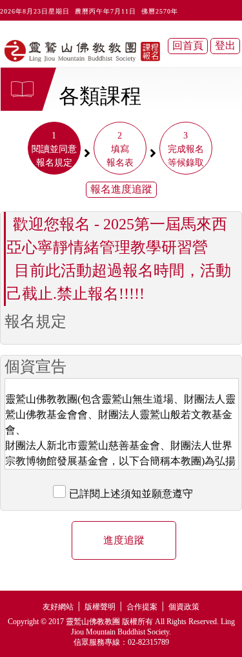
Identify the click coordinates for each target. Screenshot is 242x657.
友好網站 (58, 606)
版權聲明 (100, 606)
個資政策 (183, 606)
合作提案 (141, 606)
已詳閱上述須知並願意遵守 (131, 493)
